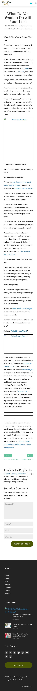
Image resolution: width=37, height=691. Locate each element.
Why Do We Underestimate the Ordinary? (22, 616)
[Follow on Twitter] (10, 652)
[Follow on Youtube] (6, 656)
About (7, 578)
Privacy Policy (26, 686)
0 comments (29, 29)
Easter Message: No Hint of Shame (22, 625)
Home (7, 575)
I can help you (27, 369)
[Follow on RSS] (10, 656)
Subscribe (18, 665)
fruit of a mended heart (23, 188)
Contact (7, 590)
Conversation (27, 26)
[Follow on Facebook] (6, 652)
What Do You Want (19, 331)
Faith (6, 29)
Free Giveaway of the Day (15, 474)
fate (27, 69)
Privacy (7, 593)
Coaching (8, 587)
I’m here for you (23, 391)
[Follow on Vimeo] (27, 652)
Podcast (7, 584)
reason (21, 72)
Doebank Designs (18, 680)
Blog (6, 581)
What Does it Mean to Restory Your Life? (20, 635)
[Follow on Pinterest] (22, 652)
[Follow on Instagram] (18, 652)
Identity (10, 29)
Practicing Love (19, 29)
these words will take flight (22, 308)
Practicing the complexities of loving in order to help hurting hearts (17, 444)
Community (18, 26)
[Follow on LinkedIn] (14, 652)
